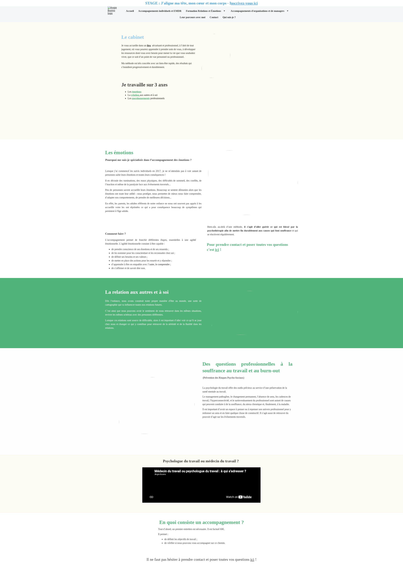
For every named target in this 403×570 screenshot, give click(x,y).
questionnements (141, 98)
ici (217, 250)
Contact (214, 17)
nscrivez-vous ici (244, 3)
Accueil (130, 11)
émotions (136, 91)
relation (135, 95)
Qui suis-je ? (229, 17)
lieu (149, 45)
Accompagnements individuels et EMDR (160, 11)
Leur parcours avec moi (192, 17)
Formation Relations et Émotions (203, 11)
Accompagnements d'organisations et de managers (257, 11)
